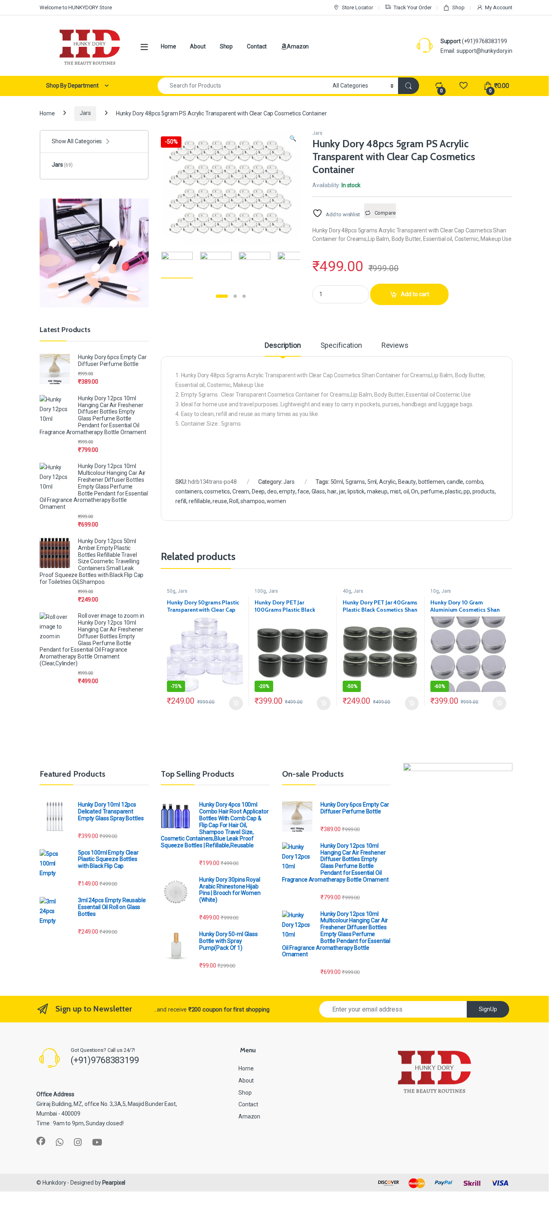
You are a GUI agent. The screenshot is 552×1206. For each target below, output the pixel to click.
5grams (355, 482)
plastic (453, 491)
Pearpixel (114, 1182)
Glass (318, 491)
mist (395, 491)
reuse (220, 501)
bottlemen (431, 482)
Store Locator (357, 7)
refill (180, 501)
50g (171, 591)
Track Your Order (413, 7)
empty (287, 491)
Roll (233, 501)
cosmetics (217, 491)
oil (406, 491)
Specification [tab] (341, 345)
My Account (498, 7)
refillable (200, 501)
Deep (258, 491)
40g (347, 591)
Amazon (298, 46)
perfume (432, 491)
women (276, 501)
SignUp (488, 1009)
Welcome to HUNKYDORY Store (76, 7)
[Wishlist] (463, 86)
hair (332, 491)
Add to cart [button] (236, 703)
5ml (372, 482)
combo (474, 482)
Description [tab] (283, 345)
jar (342, 491)
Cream (240, 491)
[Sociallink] (40, 1141)
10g (434, 591)
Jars (85, 113)
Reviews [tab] (395, 345)
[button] (292, 139)
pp (467, 491)
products (483, 491)
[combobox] (243, 85)
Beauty (407, 482)
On (414, 491)
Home (168, 46)
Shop (458, 7)
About (197, 46)
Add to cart (415, 294)
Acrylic (387, 482)
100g (260, 591)
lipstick (356, 491)
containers (188, 491)
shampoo (252, 501)
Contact (257, 46)
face (303, 491)
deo (272, 491)
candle (455, 482)
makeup (377, 491)
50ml (337, 482)
